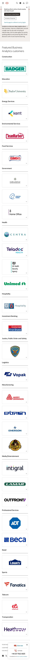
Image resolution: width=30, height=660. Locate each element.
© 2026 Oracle (5, 644)
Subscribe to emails (6, 650)
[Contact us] (27, 3)
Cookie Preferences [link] (6, 647)
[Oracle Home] (7, 3)
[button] (3, 3)
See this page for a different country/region (15, 22)
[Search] (17, 3)
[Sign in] (24, 3)
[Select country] (20, 3)
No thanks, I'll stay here (10, 18)
